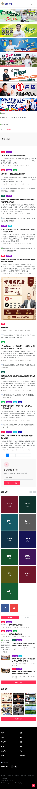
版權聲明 (4, 778)
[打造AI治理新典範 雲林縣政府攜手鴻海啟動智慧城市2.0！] (30, 698)
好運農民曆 (4, 327)
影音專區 (22, 755)
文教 (20, 402)
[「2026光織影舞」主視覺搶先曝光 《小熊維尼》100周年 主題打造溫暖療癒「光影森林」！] (18, 336)
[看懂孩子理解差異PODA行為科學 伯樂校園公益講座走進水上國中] (18, 426)
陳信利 (4, 243)
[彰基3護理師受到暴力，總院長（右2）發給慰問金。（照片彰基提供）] (18, 396)
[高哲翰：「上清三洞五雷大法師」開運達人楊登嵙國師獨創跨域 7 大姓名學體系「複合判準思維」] (18, 710)
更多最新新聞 (18, 682)
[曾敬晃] (18, 104)
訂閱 (8, 483)
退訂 (16, 483)
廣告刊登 (3, 775)
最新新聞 (10, 617)
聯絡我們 (23, 775)
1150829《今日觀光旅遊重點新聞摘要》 (13, 174)
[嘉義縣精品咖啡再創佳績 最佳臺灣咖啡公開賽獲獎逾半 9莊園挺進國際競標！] (18, 249)
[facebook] (5, 608)
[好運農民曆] (18, 298)
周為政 (4, 420)
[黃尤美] (18, 60)
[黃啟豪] (18, 30)
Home (3, 130)
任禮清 (4, 450)
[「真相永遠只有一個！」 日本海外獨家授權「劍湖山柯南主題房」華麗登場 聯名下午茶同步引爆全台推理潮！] (6, 710)
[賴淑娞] (18, 113)
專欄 (2, 755)
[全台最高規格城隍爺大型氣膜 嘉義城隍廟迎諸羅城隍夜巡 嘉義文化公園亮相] (18, 190)
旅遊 (15, 170)
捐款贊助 (10, 775)
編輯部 (4, 330)
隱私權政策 (31, 775)
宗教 (3, 195)
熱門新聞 (27, 617)
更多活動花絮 (18, 719)
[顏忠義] (18, 45)
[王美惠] (18, 15)
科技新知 (3, 751)
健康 (10, 225)
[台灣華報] (6, 3)
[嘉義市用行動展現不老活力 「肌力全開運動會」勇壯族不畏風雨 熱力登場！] (18, 219)
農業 (3, 255)
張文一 (4, 214)
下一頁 (28, 455)
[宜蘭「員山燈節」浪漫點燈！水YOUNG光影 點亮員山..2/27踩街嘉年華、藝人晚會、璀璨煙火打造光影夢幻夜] (18, 698)
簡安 (4, 165)
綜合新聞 (9, 152)
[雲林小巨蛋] (18, 124)
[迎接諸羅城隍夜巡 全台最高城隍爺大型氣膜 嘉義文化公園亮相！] (18, 366)
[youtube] (14, 608)
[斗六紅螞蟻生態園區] (18, 89)
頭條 (3, 152)
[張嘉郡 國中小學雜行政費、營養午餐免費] (18, 117)
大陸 (21, 751)
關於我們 (17, 775)
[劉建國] (18, 74)
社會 (3, 402)
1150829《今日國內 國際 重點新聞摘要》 (14, 156)
